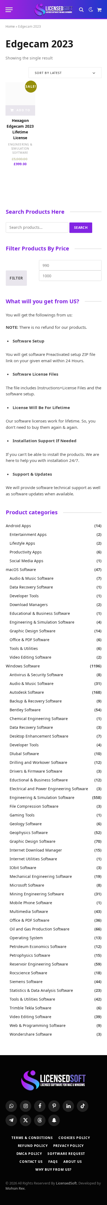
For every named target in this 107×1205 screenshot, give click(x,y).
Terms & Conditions (32, 1137)
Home (10, 26)
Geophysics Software (29, 832)
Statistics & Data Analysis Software (41, 990)
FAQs (53, 1161)
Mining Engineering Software (37, 893)
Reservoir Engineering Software (39, 964)
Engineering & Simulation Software (20, 148)
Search (81, 227)
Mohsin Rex (15, 1188)
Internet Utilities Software (33, 858)
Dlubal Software (24, 753)
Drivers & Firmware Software (36, 771)
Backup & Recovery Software (36, 701)
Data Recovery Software (31, 587)
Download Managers (29, 604)
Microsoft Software (27, 885)
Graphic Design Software (32, 630)
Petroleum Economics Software (38, 946)
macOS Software (21, 569)
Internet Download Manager (36, 850)
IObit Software (23, 867)
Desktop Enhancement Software (39, 736)
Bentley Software (25, 709)
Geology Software (26, 823)
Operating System (26, 937)
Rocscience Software (28, 972)
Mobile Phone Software (31, 902)
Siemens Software (26, 981)
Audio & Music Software (32, 578)
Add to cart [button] (23, 112)
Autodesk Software (27, 692)
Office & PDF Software (29, 639)
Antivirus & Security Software (36, 674)
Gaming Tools (22, 815)
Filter (16, 278)
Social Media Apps (26, 560)
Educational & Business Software (40, 613)
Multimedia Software (29, 911)
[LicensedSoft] (53, 9)
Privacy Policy (68, 1145)
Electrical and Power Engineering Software (49, 788)
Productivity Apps (26, 552)
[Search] (81, 10)
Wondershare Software (31, 1034)
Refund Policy (33, 1145)
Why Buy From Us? (53, 1169)
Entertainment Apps (28, 534)
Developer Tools (24, 595)
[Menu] (9, 10)
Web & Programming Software (38, 1025)
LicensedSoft (66, 1183)
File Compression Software (34, 806)
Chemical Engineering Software (39, 718)
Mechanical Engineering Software (41, 876)
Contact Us (31, 1161)
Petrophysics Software (30, 955)
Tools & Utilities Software (32, 999)
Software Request (66, 1153)
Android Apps (18, 525)
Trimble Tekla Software (30, 1007)
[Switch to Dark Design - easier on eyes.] (90, 9)
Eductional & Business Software (39, 780)
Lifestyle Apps (22, 543)
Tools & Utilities (24, 648)
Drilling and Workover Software (38, 762)
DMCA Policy (29, 1153)
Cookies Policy (74, 1137)
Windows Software (23, 666)
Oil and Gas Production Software (39, 929)
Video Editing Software (30, 657)
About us (72, 1161)
